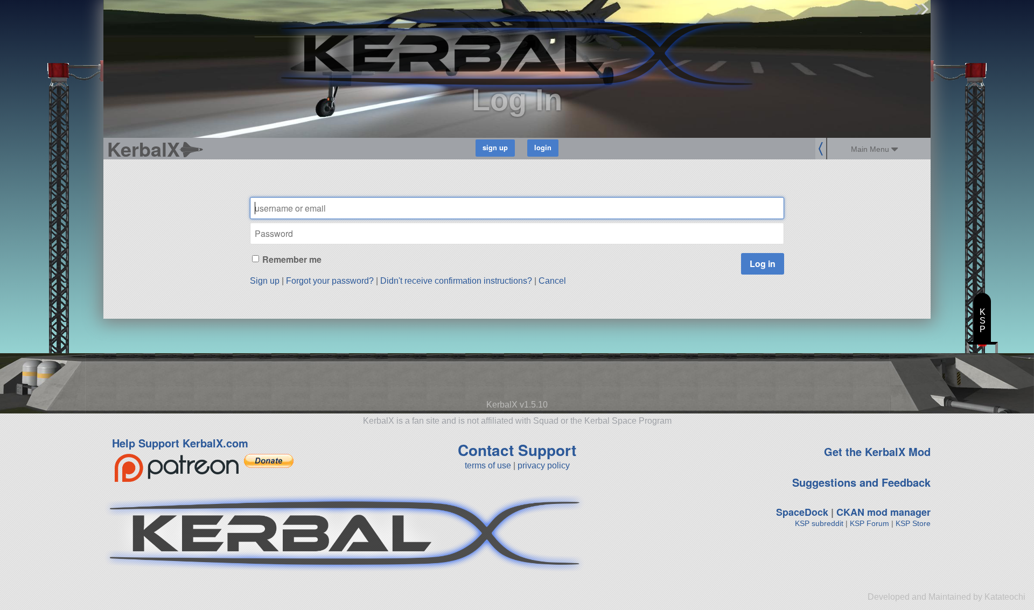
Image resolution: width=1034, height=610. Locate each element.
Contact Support (517, 450)
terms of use (488, 465)
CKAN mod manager (883, 512)
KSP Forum (869, 523)
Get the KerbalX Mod (877, 451)
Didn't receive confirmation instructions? (456, 280)
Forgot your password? (330, 280)
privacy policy (544, 465)
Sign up (265, 280)
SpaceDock (802, 512)
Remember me (292, 259)
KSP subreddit (819, 523)
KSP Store (913, 523)
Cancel (552, 280)
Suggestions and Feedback (861, 482)
